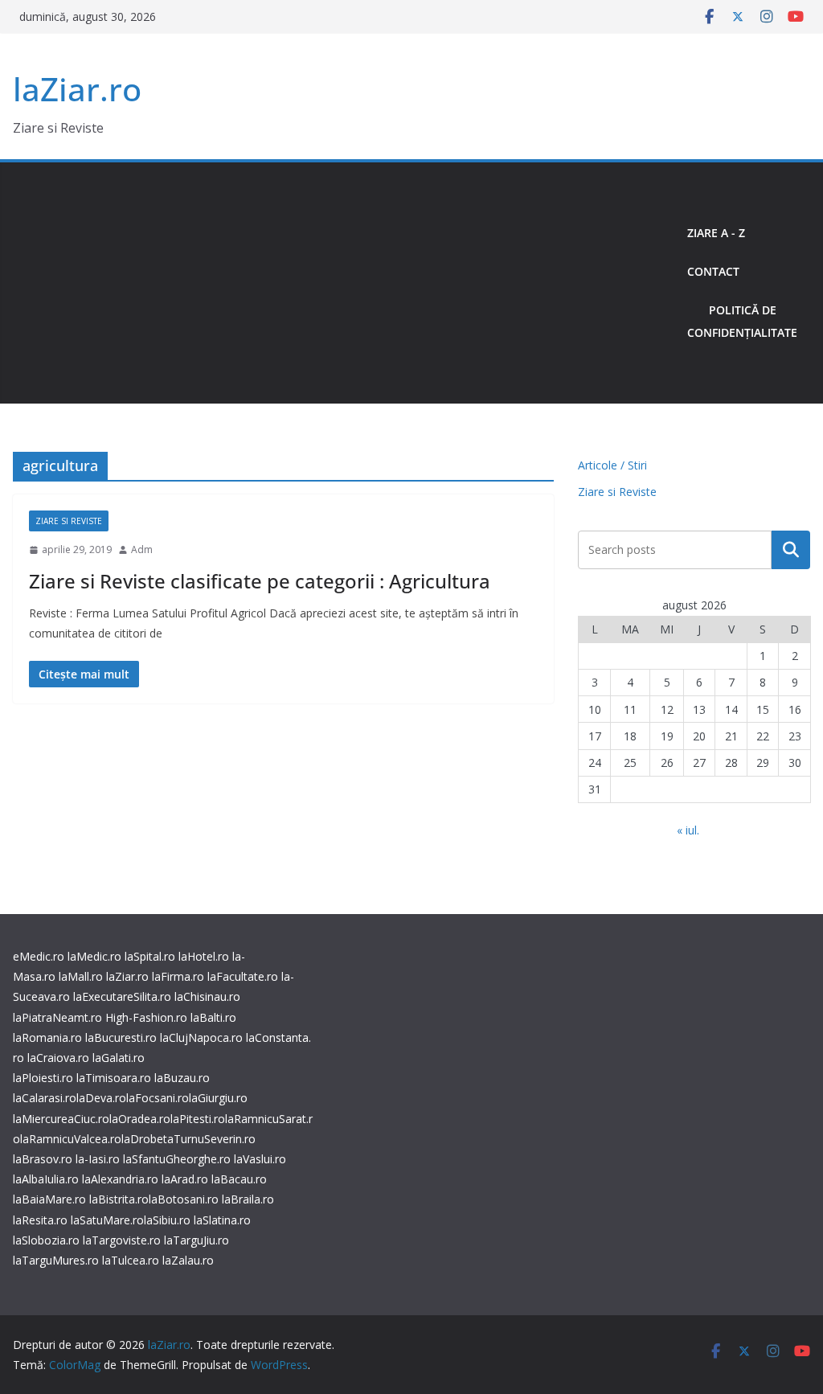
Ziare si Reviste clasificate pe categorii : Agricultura (259, 581)
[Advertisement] (343, 283)
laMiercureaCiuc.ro (61, 1118)
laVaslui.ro (260, 1158)
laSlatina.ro (222, 1220)
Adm (142, 549)
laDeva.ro (101, 1097)
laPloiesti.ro (43, 1077)
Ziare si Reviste (68, 521)
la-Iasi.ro (98, 1158)
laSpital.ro (150, 956)
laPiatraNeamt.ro (57, 1017)
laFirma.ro (178, 976)
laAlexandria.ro (120, 1179)
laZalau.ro (188, 1260)
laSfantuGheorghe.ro (177, 1158)
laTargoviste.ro (122, 1240)
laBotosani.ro (184, 1199)
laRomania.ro (47, 1037)
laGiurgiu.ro (218, 1097)
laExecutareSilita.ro (122, 996)
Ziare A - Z (716, 232)
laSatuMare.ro (107, 1220)
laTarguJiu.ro (196, 1240)
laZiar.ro (77, 89)
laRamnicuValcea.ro (70, 1138)
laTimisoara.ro (113, 1077)
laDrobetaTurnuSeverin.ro (188, 1138)
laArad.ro (185, 1179)
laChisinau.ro (207, 996)
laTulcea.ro (132, 1260)
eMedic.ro (38, 956)
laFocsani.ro (157, 1097)
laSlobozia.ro (46, 1240)
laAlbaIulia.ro (46, 1179)
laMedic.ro (96, 956)
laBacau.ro (239, 1179)
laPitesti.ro (197, 1118)
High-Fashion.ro (146, 1017)
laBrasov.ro (42, 1158)
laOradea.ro (139, 1118)
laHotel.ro (203, 956)
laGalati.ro (118, 1057)
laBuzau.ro (182, 1077)
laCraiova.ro (58, 1057)
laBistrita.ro (119, 1199)
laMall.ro (81, 976)
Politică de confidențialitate (742, 321)
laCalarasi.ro (44, 1097)
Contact (713, 271)
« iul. (688, 830)
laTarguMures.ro (56, 1260)
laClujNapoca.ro (201, 1037)
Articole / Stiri (612, 465)
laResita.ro (40, 1220)
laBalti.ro (213, 1017)
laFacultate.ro (242, 976)
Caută (791, 550)
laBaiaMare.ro (49, 1199)
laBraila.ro (248, 1199)
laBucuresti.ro (121, 1037)
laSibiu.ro (167, 1220)
